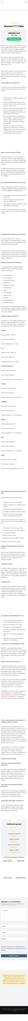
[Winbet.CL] (14, 5)
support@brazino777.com (7, 694)
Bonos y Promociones (14, 844)
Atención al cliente (14, 850)
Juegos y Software (14, 839)
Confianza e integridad (14, 833)
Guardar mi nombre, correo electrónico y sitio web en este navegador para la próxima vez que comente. (13, 948)
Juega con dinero (8, 867)
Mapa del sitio (16, 1008)
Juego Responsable (23, 1008)
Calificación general (14, 824)
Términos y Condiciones (7, 1009)
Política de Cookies (16, 1009)
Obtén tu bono (13, 39)
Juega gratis (7, 870)
